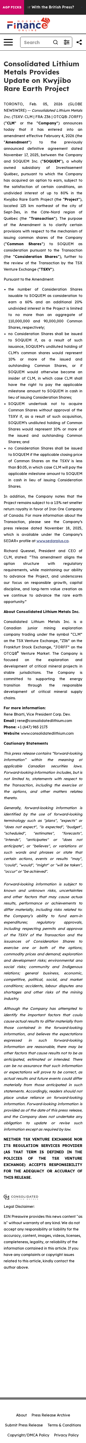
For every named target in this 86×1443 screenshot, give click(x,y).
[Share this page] (79, 42)
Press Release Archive (50, 1415)
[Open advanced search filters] (66, 42)
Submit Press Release (24, 1425)
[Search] (55, 42)
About (21, 1415)
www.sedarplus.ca (52, 541)
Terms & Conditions (64, 1425)
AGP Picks (12, 7)
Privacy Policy (66, 1435)
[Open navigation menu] (8, 42)
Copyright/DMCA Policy (28, 1435)
